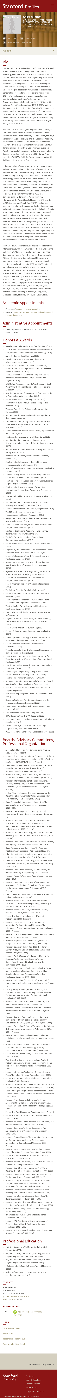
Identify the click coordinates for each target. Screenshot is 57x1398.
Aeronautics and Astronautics (27, 309)
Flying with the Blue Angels (14, 1344)
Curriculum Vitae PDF (11, 1328)
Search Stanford (33, 1383)
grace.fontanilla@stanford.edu (16, 1296)
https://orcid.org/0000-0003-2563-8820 (28, 1313)
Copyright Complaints (35, 1391)
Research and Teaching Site (15, 1338)
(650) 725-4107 (9, 1299)
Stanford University (14, 1377)
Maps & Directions (33, 1380)
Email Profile (30, 38)
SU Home (30, 1376)
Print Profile (12, 38)
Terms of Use (31, 1387)
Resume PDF (8, 1333)
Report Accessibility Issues (41, 1364)
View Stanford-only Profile (19, 42)
